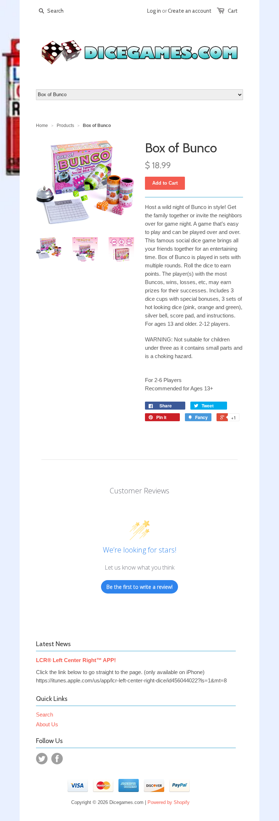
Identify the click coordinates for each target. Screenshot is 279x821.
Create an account (189, 11)
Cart (233, 11)
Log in (154, 11)
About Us (47, 724)
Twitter (42, 758)
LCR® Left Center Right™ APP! (76, 660)
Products (65, 125)
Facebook (57, 758)
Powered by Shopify (168, 802)
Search (44, 714)
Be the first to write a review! (139, 586)
